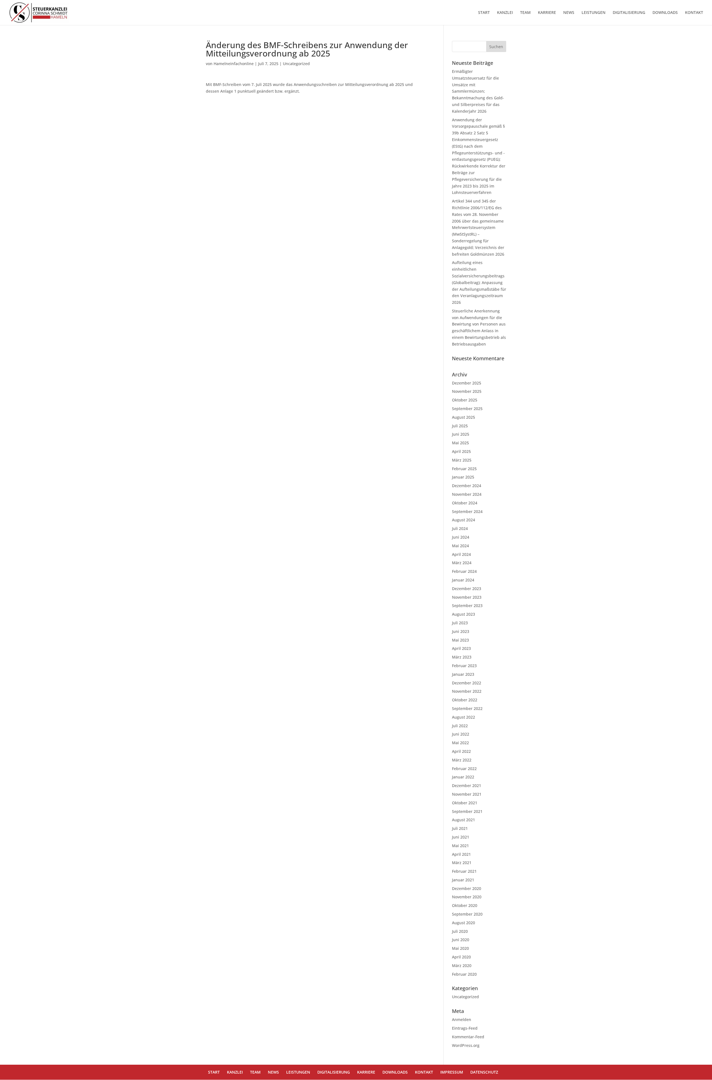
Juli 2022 (460, 725)
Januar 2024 (463, 580)
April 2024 (461, 554)
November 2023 (466, 597)
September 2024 (467, 511)
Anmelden (461, 1019)
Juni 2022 (460, 734)
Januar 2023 (463, 674)
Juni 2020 (460, 939)
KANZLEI (505, 13)
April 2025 (461, 451)
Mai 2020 (460, 948)
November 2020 (466, 896)
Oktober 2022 (464, 699)
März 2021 (461, 862)
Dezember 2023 (466, 588)
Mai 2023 (460, 640)
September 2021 (467, 811)
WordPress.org (465, 1045)
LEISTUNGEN (593, 13)
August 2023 (463, 614)
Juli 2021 (460, 828)
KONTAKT (694, 13)
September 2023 (467, 605)
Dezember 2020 (466, 888)
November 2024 (466, 494)
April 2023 (461, 648)
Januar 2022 (463, 777)
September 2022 (467, 708)
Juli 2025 (460, 425)
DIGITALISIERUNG (629, 13)
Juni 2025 (460, 434)
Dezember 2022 (466, 683)
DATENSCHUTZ (484, 1072)
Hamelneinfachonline (234, 63)
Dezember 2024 (466, 485)
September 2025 (467, 408)
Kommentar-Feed (468, 1036)
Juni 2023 (460, 631)
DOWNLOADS (665, 13)
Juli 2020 (460, 931)
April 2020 (461, 957)
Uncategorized (296, 63)
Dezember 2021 (466, 785)
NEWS (568, 13)
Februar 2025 (464, 468)
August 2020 (463, 922)
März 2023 (461, 657)
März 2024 (461, 562)
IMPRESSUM (451, 1072)
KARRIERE (547, 13)
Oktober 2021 (464, 802)
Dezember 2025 (466, 383)
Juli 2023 (460, 622)
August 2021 (463, 819)
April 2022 (461, 751)
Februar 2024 (464, 571)
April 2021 (461, 854)
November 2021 (466, 794)
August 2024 (463, 519)
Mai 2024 (460, 545)
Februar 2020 (464, 974)
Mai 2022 (460, 742)
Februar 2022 (464, 768)
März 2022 (461, 760)
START (484, 13)
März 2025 (461, 460)
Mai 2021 (460, 845)
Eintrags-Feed (465, 1028)
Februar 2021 (464, 871)
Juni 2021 (460, 837)
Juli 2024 (460, 528)
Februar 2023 (464, 665)
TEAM (525, 13)
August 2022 (463, 717)
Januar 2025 (463, 477)
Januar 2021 (463, 879)
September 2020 (467, 914)
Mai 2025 (460, 442)
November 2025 (466, 391)
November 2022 (466, 691)
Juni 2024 (460, 537)
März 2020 (461, 965)
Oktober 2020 (464, 905)
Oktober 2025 (464, 400)
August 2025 (463, 417)
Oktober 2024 (464, 503)
